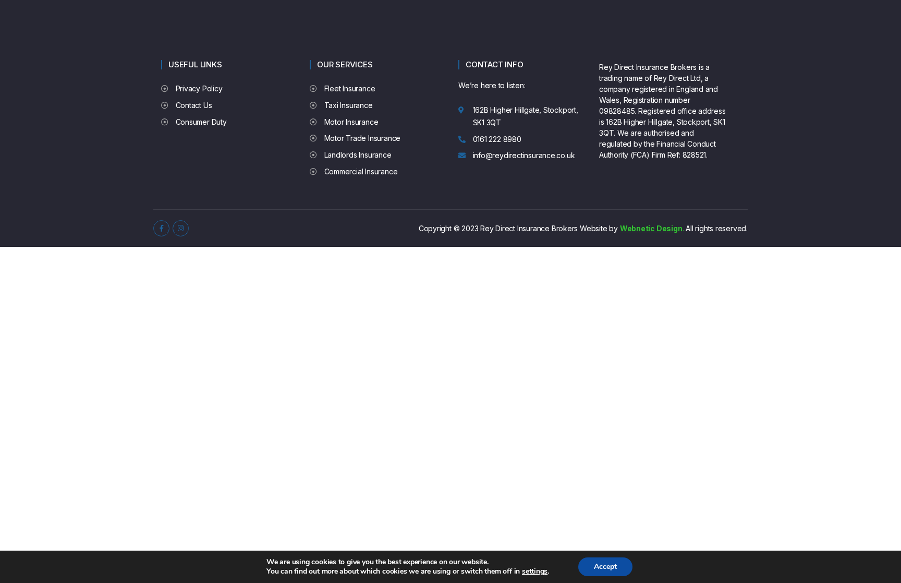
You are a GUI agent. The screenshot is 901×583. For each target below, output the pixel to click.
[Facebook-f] (161, 228)
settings (534, 571)
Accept (605, 567)
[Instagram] (181, 228)
